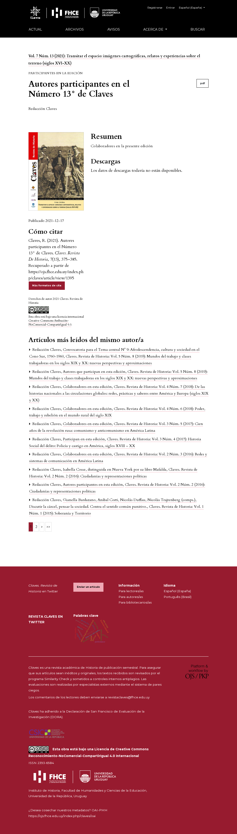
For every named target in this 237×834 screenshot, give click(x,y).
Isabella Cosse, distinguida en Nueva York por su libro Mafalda (115, 469)
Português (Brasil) (177, 597)
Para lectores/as (130, 591)
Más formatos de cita (46, 285)
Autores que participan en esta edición (94, 371)
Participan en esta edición (84, 439)
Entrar (170, 7)
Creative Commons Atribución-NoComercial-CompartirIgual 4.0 (49, 323)
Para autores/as (130, 597)
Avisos (113, 29)
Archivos (74, 29)
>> (48, 526)
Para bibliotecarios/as (135, 602)
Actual (35, 29)
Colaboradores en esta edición (88, 386)
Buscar (197, 29)
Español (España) (177, 591)
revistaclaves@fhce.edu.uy (129, 697)
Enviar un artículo (88, 586)
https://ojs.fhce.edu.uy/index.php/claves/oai (62, 816)
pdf (202, 83)
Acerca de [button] (153, 29)
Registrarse (154, 7)
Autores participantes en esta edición (93, 484)
